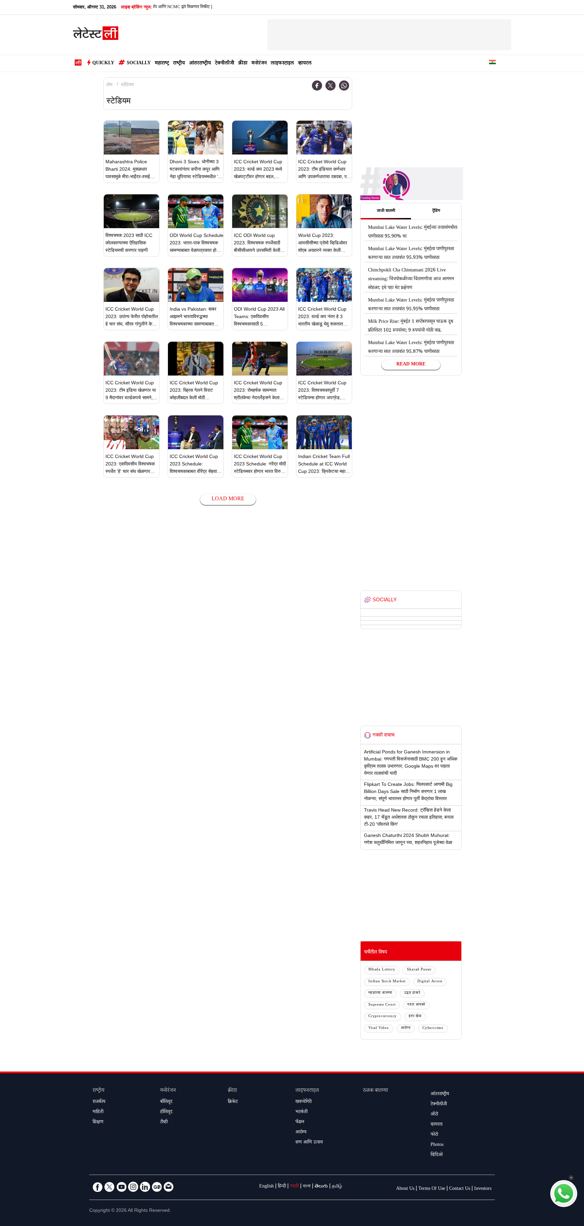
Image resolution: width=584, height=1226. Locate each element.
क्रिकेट (233, 1102)
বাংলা (307, 1187)
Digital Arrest (429, 982)
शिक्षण (98, 1122)
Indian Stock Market (387, 982)
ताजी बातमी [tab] (386, 211)
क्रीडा (242, 64)
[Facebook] (317, 85)
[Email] (169, 1187)
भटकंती (301, 1112)
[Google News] (157, 1187)
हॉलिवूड (166, 1112)
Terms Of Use (431, 1189)
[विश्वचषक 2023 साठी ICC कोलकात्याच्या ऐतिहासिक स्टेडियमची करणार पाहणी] (131, 211)
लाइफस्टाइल (282, 64)
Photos (437, 1145)
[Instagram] (133, 1187)
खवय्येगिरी (303, 1102)
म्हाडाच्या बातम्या (380, 993)
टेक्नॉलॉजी (224, 64)
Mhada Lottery (381, 970)
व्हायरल (305, 64)
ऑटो (434, 1115)
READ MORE (410, 364)
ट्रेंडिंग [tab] (436, 211)
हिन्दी (282, 1187)
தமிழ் (337, 1187)
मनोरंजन (259, 64)
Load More (228, 499)
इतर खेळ (415, 1016)
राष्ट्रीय (179, 64)
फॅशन (299, 1122)
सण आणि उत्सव (309, 1143)
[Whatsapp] (344, 85)
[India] (492, 63)
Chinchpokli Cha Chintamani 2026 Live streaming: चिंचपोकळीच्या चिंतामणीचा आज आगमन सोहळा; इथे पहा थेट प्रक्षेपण (411, 279)
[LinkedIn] (145, 1187)
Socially (139, 63)
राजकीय (99, 1102)
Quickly (103, 63)
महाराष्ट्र (162, 64)
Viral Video (378, 1028)
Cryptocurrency (382, 1016)
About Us (405, 1189)
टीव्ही (164, 1122)
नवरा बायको (416, 1005)
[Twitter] (330, 85)
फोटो (434, 1135)
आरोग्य (406, 1028)
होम (109, 85)
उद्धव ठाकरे (412, 993)
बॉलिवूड (166, 1102)
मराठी (294, 1187)
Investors (482, 1189)
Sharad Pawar (419, 970)
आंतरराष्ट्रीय (200, 64)
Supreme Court (381, 1005)
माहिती (98, 1112)
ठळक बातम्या (375, 1091)
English (266, 1187)
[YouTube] (121, 1187)
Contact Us (459, 1189)
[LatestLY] (95, 35)
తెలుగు (321, 1187)
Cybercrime (432, 1028)
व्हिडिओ (437, 1155)
